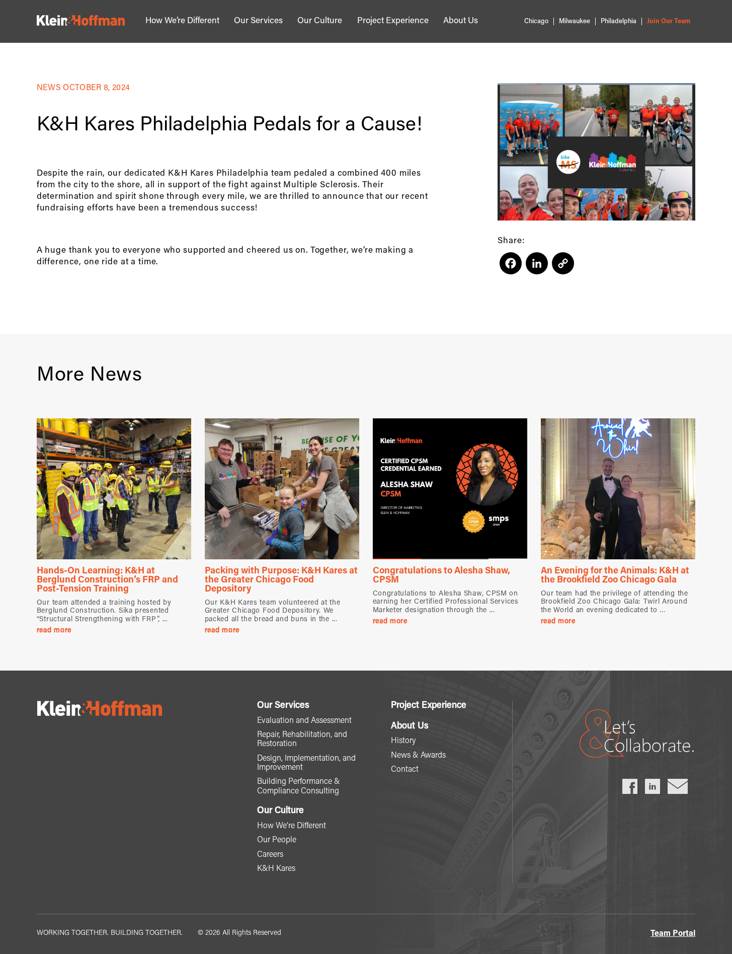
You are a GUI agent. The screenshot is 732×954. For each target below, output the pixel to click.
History (403, 741)
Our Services (258, 21)
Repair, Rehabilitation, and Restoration (302, 739)
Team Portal (672, 934)
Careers (270, 855)
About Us (460, 21)
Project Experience (393, 21)
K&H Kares (276, 869)
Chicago (536, 21)
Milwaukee (574, 21)
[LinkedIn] (537, 267)
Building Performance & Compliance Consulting (298, 786)
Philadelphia (618, 21)
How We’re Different (182, 21)
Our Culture (319, 21)
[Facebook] (511, 267)
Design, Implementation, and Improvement (306, 763)
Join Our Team (668, 21)
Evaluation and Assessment (304, 721)
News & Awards (418, 756)
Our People (276, 840)
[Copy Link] (563, 267)
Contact (405, 770)
